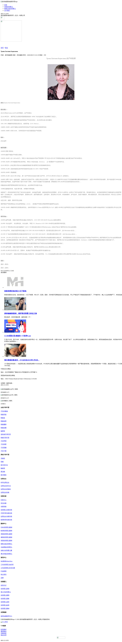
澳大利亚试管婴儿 (6, 553)
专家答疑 (3, 506)
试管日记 (3, 585)
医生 (6, 47)
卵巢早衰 (3, 414)
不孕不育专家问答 (6, 513)
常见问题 (3, 503)
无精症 (3, 458)
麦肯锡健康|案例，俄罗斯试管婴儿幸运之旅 (20, 313)
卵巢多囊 (3, 427)
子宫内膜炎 (4, 411)
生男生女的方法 (6, 486)
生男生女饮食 (5, 492)
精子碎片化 (4, 465)
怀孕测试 (3, 629)
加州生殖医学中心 (6, 616)
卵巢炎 (3, 418)
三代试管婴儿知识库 (7, 564)
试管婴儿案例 (5, 608)
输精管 (3, 468)
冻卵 (2, 578)
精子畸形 (3, 475)
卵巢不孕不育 (5, 437)
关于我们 (7, 10)
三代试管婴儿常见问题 (8, 568)
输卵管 (3, 431)
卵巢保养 (3, 421)
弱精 (2, 461)
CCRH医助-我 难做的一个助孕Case (17, 336)
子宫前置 (3, 444)
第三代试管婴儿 (6, 592)
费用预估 (3, 631)
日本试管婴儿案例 (6, 527)
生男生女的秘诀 (6, 489)
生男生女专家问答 (6, 516)
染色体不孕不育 (6, 434)
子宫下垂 (3, 451)
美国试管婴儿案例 (6, 534)
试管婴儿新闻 (5, 588)
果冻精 (3, 471)
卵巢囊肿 (3, 424)
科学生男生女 (5, 482)
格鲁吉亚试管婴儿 (10, 8)
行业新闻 (3, 571)
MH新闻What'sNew (7, 561)
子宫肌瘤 (3, 447)
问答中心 (3, 500)
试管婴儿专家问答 (6, 510)
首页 (5, 5)
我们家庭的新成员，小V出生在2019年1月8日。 (22, 360)
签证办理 (3, 635)
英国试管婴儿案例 (6, 540)
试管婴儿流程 (5, 602)
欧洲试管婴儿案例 (6, 530)
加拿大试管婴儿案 (6, 550)
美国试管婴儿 (8, 7)
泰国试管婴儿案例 (6, 537)
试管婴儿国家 (5, 598)
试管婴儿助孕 (5, 605)
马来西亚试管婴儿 (6, 547)
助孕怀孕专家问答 (6, 519)
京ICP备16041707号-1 (56, 619)
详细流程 (3, 633)
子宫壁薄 (3, 441)
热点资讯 (3, 574)
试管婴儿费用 (5, 595)
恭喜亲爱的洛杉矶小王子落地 (15, 291)
